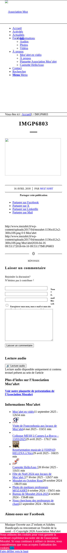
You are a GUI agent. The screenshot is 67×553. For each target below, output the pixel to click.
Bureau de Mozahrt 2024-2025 (30, 493)
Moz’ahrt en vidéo (23, 411)
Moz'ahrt (46, 188)
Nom (53, 291)
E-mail (53, 298)
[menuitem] (37, 28)
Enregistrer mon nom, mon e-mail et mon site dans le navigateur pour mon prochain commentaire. (30, 309)
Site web (52, 302)
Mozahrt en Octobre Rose (27, 480)
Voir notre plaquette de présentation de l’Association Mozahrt (29, 392)
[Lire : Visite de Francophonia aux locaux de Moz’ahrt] (15, 422)
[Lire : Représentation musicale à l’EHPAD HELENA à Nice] (15, 446)
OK (12, 547)
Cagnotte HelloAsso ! (25, 467)
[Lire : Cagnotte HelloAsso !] (15, 463)
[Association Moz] (16, 11)
